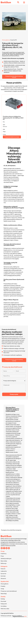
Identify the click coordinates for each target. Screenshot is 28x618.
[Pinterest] (6, 548)
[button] (18, 2)
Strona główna (6, 40)
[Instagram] (4, 548)
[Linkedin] (9, 548)
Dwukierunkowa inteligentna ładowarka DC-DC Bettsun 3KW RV (13, 118)
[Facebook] (2, 548)
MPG (25, 616)
